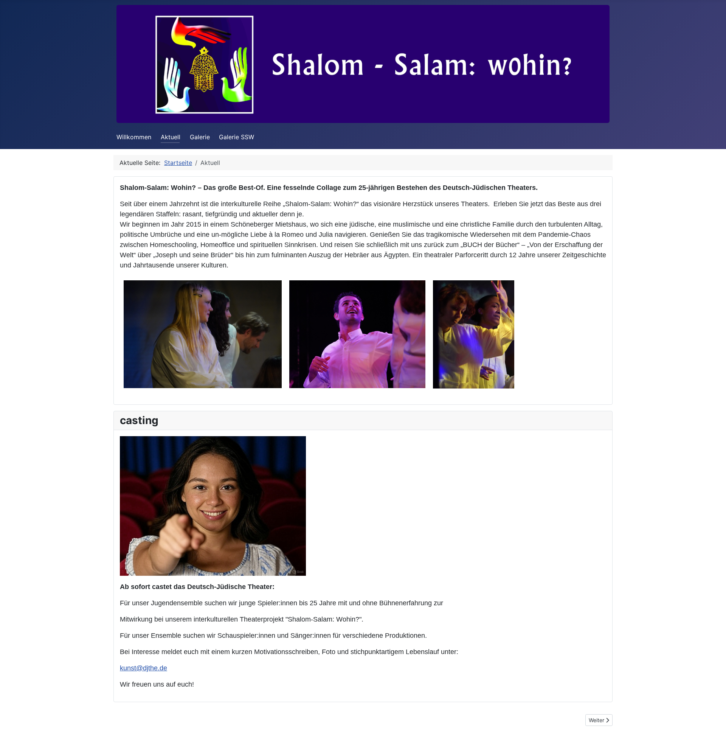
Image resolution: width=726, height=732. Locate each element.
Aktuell (170, 137)
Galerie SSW (236, 137)
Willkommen (133, 137)
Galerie (200, 137)
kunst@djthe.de (143, 668)
